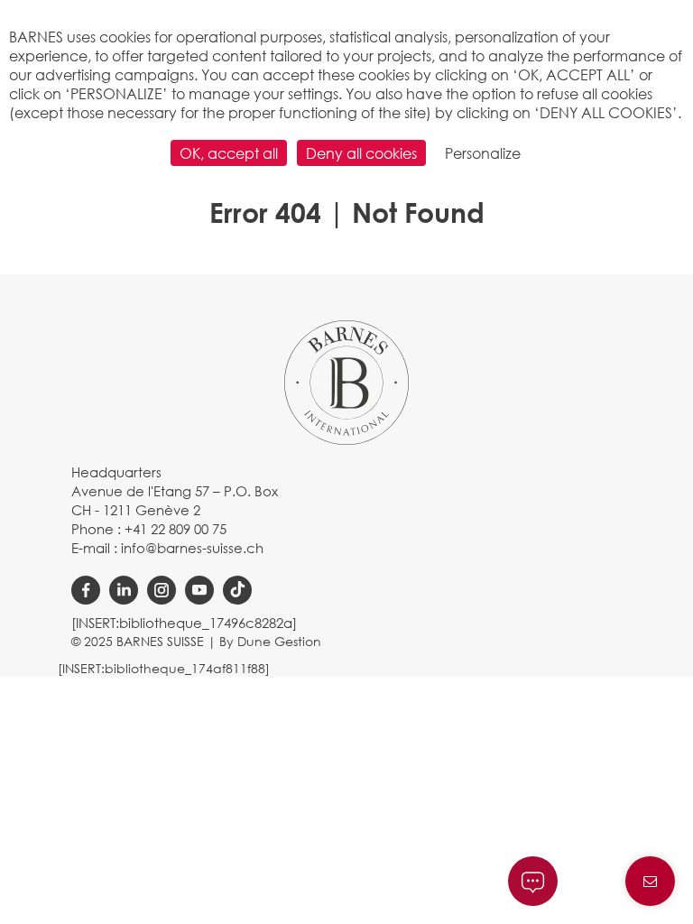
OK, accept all (229, 152)
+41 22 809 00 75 (175, 529)
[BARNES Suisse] (346, 381)
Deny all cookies (361, 152)
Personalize (483, 152)
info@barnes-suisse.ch (192, 548)
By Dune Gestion (270, 641)
